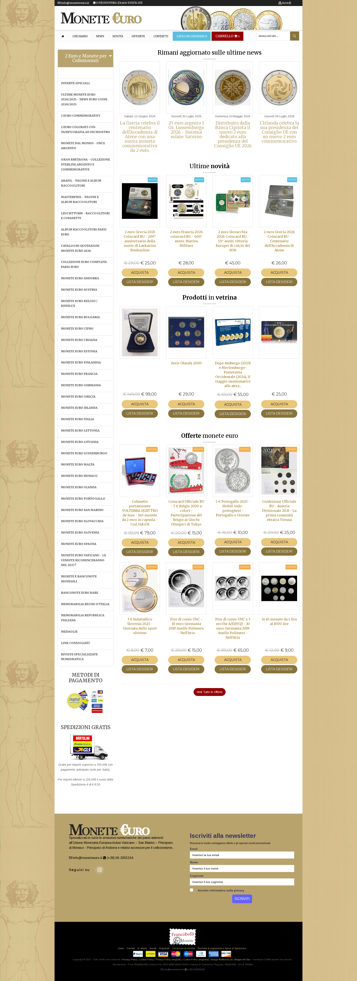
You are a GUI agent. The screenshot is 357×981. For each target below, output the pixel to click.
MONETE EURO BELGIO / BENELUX (79, 303)
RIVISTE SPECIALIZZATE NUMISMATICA (79, 656)
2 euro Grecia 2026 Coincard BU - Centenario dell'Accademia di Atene (279, 241)
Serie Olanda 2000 (186, 363)
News (100, 36)
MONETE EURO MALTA (77, 464)
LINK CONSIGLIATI (75, 643)
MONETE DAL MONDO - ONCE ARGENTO (83, 145)
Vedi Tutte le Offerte (210, 692)
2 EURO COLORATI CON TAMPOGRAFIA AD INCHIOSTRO (85, 129)
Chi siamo (80, 36)
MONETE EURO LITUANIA (80, 442)
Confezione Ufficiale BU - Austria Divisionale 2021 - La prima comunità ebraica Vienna (279, 510)
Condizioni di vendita (183, 948)
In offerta (142, 948)
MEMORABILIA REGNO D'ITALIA (85, 604)
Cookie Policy (146, 959)
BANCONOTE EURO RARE (79, 593)
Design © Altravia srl (222, 959)
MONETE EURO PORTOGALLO (83, 498)
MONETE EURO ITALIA (77, 419)
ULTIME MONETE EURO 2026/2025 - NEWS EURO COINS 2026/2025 (84, 99)
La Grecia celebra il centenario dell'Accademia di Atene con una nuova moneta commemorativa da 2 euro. (140, 136)
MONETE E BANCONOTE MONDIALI (79, 578)
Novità (118, 36)
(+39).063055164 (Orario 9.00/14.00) (118, 3)
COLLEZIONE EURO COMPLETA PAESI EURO (84, 264)
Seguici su (79, 870)
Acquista (140, 273)
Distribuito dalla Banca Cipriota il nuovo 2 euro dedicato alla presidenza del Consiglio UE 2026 (233, 134)
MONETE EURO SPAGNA (78, 544)
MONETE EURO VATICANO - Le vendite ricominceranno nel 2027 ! (83, 560)
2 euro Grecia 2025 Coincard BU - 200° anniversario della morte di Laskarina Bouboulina (140, 241)
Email (194, 848)
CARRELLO (227, 36)
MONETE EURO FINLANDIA (81, 362)
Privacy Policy (129, 959)
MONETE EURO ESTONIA (79, 351)
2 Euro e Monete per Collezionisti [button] (85, 58)
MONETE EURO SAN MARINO (82, 510)
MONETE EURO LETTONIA (80, 430)
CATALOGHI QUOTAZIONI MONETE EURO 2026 (80, 248)
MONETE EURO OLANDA (78, 487)
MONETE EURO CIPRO (77, 328)
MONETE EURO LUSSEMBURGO (84, 453)
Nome (194, 862)
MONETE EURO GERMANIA (81, 385)
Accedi (286, 3)
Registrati (164, 948)
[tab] (85, 58)
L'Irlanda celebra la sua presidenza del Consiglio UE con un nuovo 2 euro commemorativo (279, 132)
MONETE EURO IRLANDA (79, 408)
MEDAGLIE (69, 631)
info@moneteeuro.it (75, 3)
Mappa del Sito (242, 959)
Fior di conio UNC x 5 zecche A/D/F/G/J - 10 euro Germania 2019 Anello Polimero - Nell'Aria (232, 628)
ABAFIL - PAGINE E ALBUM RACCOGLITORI (81, 183)
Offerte (138, 36)
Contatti (161, 36)
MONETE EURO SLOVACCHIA (82, 521)
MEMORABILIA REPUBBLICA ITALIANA (82, 617)
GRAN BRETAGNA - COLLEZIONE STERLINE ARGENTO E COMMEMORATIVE (85, 164)
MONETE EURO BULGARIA (80, 317)
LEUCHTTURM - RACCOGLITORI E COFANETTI (85, 215)
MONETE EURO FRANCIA (79, 374)
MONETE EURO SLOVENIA (80, 532)
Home (121, 948)
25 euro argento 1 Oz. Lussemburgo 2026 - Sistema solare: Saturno (186, 129)
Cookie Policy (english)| (196, 959)
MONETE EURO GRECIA (78, 396)
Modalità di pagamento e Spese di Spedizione (222, 948)
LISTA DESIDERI (139, 282)
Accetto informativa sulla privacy (220, 890)
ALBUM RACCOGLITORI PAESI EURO (83, 232)
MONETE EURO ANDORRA (80, 278)
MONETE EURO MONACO (79, 476)
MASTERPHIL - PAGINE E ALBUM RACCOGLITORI (80, 199)
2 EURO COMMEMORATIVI (80, 116)
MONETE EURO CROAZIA (79, 340)
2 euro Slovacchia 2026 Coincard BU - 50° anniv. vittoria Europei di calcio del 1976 (233, 241)
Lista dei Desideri (192, 36)
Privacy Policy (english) (168, 959)
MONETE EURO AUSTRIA (79, 289)
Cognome (196, 875)
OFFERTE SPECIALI (75, 83)
